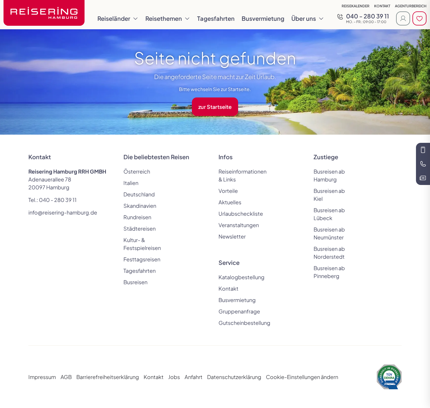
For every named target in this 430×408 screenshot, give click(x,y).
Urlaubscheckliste (239, 213)
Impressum (42, 376)
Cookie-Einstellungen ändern (302, 376)
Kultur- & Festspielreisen (142, 243)
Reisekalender (355, 6)
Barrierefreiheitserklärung (107, 376)
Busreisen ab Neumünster (329, 233)
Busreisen (135, 282)
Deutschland (139, 194)
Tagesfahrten (216, 18)
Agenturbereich (410, 6)
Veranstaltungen (239, 225)
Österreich (136, 171)
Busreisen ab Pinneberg (329, 272)
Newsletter (232, 236)
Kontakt (382, 6)
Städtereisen (139, 228)
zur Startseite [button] (215, 106)
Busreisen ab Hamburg (329, 175)
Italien (130, 182)
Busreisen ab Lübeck (329, 214)
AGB (66, 376)
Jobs (174, 376)
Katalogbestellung (239, 277)
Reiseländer (113, 18)
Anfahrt (193, 376)
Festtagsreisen (141, 259)
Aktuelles (230, 202)
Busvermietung (263, 18)
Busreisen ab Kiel (329, 194)
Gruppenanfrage (239, 311)
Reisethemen (163, 18)
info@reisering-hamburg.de (62, 212)
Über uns (303, 18)
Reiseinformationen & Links (239, 175)
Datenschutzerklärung (234, 376)
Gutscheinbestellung (239, 322)
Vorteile (228, 190)
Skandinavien (139, 205)
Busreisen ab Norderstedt (329, 252)
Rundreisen (137, 217)
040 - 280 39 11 (58, 199)
